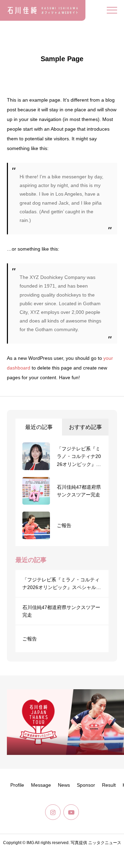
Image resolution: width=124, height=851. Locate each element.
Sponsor (86, 785)
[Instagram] (53, 812)
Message (41, 785)
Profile (17, 785)
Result (109, 785)
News (64, 785)
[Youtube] (71, 812)
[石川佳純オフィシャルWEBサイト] (42, 10)
